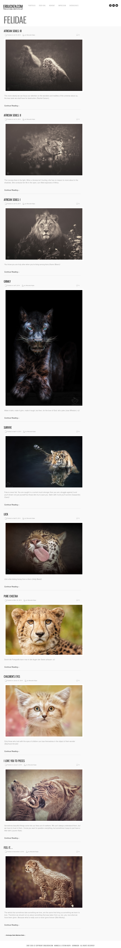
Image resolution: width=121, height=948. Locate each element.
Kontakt (52, 5)
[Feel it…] (44, 908)
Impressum (62, 5)
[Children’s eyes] (44, 737)
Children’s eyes (12, 676)
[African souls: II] (44, 176)
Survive (8, 427)
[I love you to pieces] (44, 821)
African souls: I (12, 200)
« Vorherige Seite (10, 935)
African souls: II (12, 115)
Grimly (7, 281)
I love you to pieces (14, 761)
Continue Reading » (11, 105)
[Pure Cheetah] (44, 655)
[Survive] (44, 488)
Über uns (42, 5)
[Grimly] (44, 406)
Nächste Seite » (20, 935)
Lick (6, 514)
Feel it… (8, 847)
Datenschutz (74, 5)
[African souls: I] (44, 260)
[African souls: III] (44, 91)
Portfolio (31, 5)
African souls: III (13, 31)
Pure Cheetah (11, 596)
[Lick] (44, 575)
